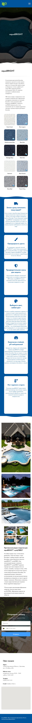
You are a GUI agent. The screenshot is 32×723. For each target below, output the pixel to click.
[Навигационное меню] (29, 3)
